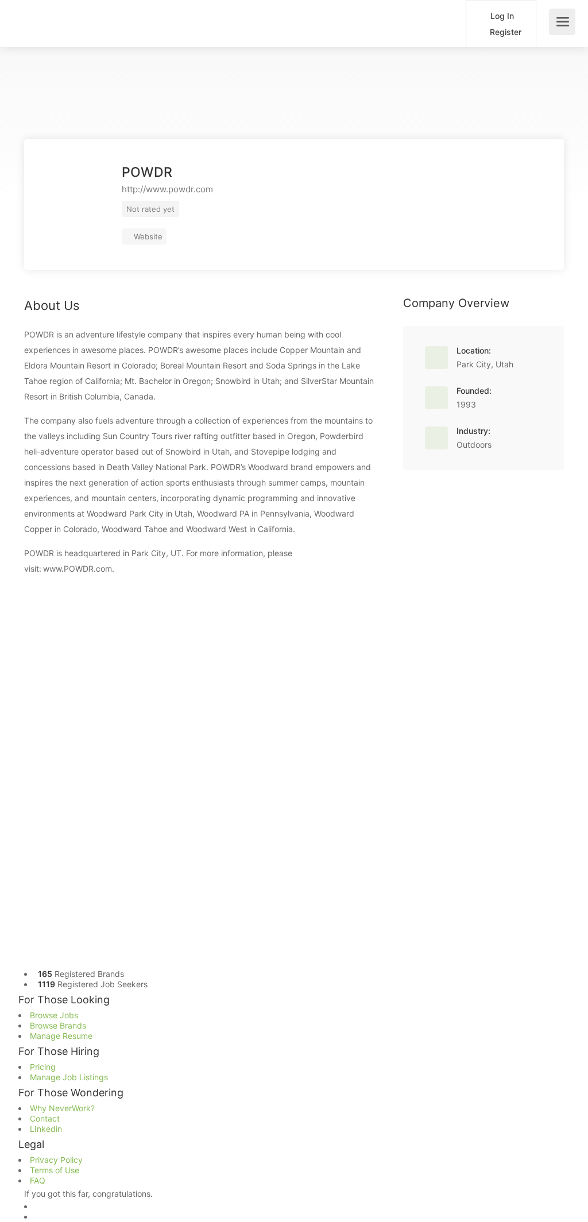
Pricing (43, 1067)
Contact (45, 1118)
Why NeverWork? (62, 1108)
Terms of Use (54, 1170)
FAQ (37, 1180)
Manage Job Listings (69, 1077)
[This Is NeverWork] (145, 17)
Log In (501, 16)
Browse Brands (58, 1025)
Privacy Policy (56, 1160)
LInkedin (46, 1129)
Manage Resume (61, 1036)
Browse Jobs (54, 1015)
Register (504, 32)
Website (147, 236)
